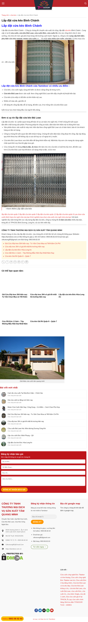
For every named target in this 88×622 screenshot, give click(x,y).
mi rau (35, 619)
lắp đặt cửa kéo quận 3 (10, 214)
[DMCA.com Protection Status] (12, 556)
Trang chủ (5, 15)
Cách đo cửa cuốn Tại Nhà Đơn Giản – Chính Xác (25, 393)
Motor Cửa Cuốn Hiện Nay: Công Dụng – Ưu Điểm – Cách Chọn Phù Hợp (34, 407)
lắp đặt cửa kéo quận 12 (46, 214)
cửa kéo (68, 30)
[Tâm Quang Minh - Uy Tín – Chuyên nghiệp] (44, 5)
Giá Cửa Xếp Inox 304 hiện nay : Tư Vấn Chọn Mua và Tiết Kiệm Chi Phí (32, 243)
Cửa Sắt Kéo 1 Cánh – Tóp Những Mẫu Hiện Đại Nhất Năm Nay (29, 253)
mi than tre (42, 619)
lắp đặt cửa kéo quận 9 (65, 214)
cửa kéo (13, 15)
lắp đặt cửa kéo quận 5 (28, 214)
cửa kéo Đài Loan (76, 588)
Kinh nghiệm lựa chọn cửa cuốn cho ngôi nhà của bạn (50, 217)
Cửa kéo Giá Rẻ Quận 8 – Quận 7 (18, 256)
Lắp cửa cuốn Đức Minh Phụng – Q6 (20, 435)
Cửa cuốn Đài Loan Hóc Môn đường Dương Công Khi (27, 428)
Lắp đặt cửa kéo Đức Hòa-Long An (18, 250)
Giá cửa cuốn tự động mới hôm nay (20, 400)
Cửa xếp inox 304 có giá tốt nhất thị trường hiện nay (25, 247)
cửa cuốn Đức (76, 591)
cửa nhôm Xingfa (73, 594)
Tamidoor (52, 619)
